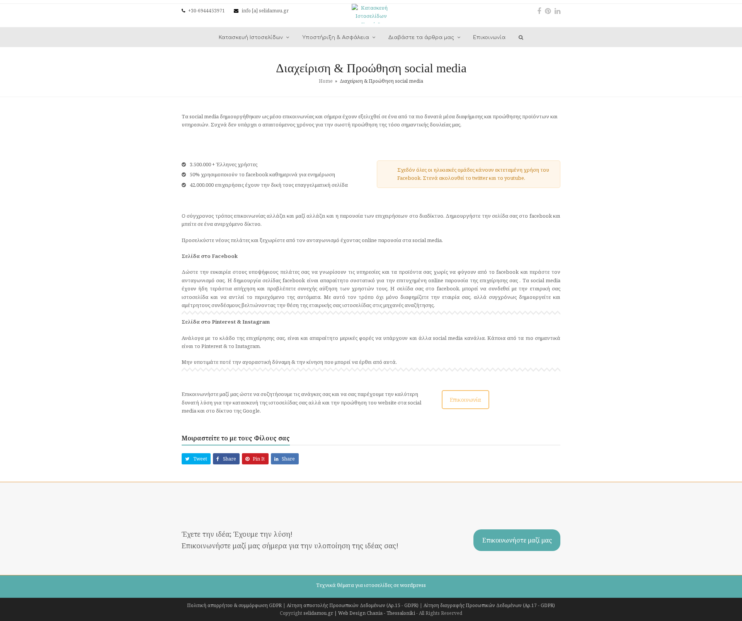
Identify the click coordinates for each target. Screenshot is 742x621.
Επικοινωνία (465, 399)
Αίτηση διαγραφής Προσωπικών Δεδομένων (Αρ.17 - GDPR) (489, 605)
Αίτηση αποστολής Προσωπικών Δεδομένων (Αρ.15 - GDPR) (353, 605)
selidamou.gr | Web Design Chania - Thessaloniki (359, 613)
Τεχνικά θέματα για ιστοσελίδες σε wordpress (371, 585)
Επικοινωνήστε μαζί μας (517, 540)
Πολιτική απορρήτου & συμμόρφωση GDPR (234, 605)
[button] (196, 458)
